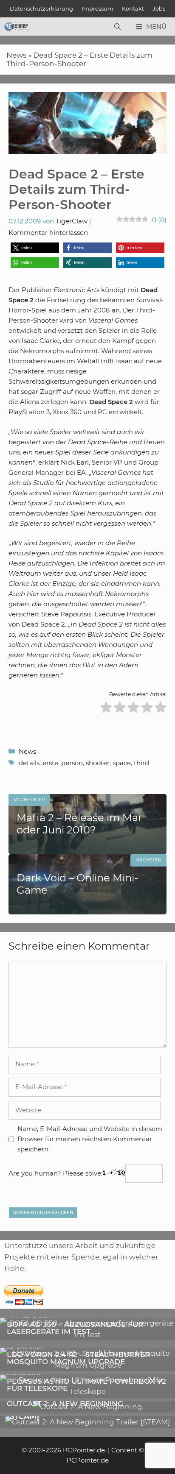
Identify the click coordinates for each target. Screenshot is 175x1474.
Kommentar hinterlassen (48, 232)
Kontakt (133, 8)
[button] (35, 247)
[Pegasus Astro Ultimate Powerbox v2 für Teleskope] (87, 1391)
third (141, 763)
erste (50, 763)
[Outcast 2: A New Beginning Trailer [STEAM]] (87, 1422)
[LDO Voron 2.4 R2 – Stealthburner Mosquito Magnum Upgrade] (87, 1365)
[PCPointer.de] (16, 27)
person (72, 763)
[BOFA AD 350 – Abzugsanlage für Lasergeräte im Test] (87, 1334)
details (29, 763)
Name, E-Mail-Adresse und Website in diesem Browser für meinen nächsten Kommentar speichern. (89, 1139)
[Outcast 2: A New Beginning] (87, 1406)
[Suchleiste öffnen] (117, 27)
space (122, 763)
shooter (98, 763)
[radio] (106, 708)
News (16, 55)
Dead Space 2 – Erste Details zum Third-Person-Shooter (79, 59)
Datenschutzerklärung (41, 8)
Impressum (97, 8)
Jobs (158, 8)
